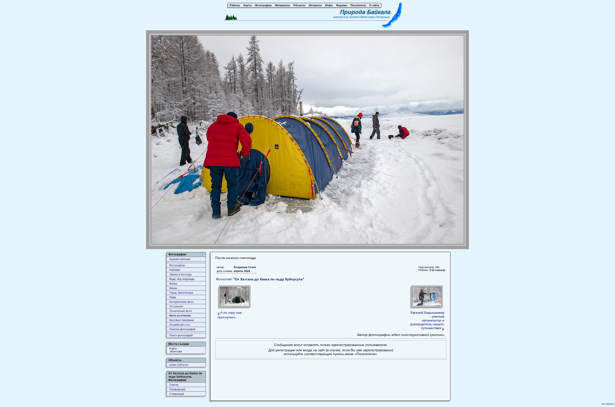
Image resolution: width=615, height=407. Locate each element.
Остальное (176, 306)
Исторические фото (181, 301)
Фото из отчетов (180, 315)
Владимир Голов (245, 267)
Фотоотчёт (260, 279)
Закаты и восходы (180, 274)
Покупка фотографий (182, 329)
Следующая (176, 393)
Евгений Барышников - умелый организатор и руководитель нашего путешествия (427, 320)
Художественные (179, 259)
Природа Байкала (365, 12)
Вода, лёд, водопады (182, 279)
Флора (173, 283)
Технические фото (180, 310)
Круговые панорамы (181, 320)
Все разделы (177, 265)
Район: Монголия (175, 350)
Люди (172, 297)
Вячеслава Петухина (375, 17)
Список (173, 384)
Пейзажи (174, 269)
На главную (608, 404)
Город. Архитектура (181, 292)
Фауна (173, 288)
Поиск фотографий (181, 335)
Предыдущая (177, 389)
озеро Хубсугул (178, 364)
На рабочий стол (179, 324)
